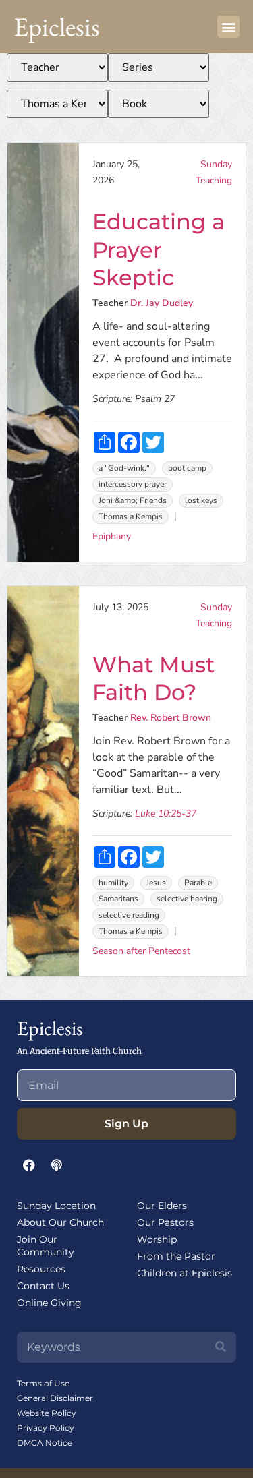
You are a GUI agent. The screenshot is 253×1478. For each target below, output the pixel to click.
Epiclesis (56, 26)
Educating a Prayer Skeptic (158, 249)
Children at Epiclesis (184, 1273)
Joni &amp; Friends (133, 500)
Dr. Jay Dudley (161, 303)
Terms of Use (43, 1383)
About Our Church (60, 1222)
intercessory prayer (133, 484)
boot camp (187, 468)
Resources (41, 1269)
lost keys (201, 500)
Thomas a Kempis (131, 516)
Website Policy (46, 1413)
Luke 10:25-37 (165, 813)
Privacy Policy (45, 1428)
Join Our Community (45, 1245)
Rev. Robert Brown (170, 717)
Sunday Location (56, 1206)
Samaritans (118, 898)
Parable (198, 882)
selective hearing (187, 898)
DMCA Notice (44, 1443)
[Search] (220, 1347)
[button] (228, 27)
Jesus (156, 882)
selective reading (129, 915)
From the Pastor (176, 1256)
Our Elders (162, 1206)
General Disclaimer (55, 1398)
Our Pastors (165, 1222)
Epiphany (111, 536)
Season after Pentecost (141, 951)
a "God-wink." (124, 468)
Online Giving (49, 1303)
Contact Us (43, 1286)
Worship (157, 1239)
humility (113, 882)
